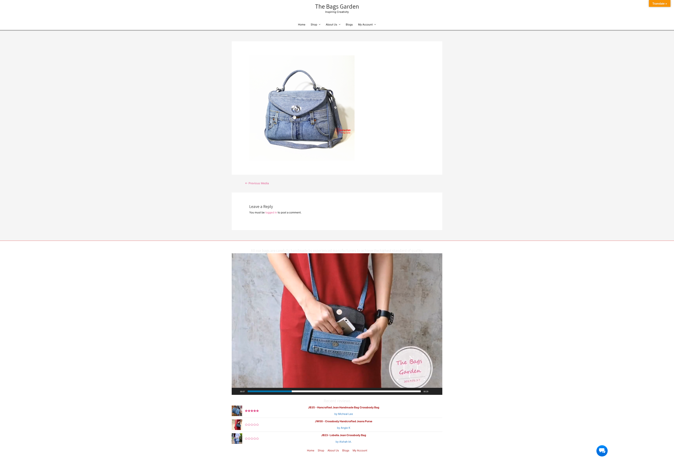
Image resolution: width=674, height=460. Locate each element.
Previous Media (257, 183)
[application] (337, 324)
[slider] (334, 391)
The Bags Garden (337, 6)
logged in (271, 212)
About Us (331, 24)
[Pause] (236, 391)
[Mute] (432, 391)
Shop (314, 24)
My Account (365, 24)
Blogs (349, 24)
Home (301, 24)
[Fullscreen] (438, 391)
